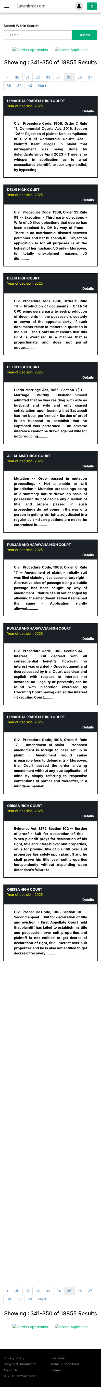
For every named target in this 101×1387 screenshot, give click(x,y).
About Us (11, 1370)
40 (30, 85)
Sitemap (56, 1370)
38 (9, 85)
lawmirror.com (26, 1376)
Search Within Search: (21, 26)
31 (27, 77)
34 (58, 77)
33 (48, 77)
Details (88, 111)
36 (79, 77)
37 (90, 77)
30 (17, 77)
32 (38, 77)
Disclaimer (58, 1358)
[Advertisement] (50, 1018)
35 (69, 77)
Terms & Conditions (64, 1364)
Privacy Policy (14, 1358)
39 (19, 85)
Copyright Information (20, 1364)
